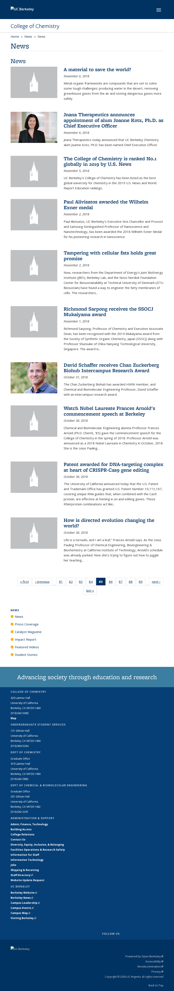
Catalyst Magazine (28, 632)
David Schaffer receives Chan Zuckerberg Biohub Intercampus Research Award (111, 368)
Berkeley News (22, 898)
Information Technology (27, 860)
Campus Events (22, 908)
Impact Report (25, 639)
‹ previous (43, 581)
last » (91, 590)
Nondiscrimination (150, 966)
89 (142, 582)
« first (26, 581)
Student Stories (26, 654)
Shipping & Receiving (25, 870)
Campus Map (20, 913)
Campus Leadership (25, 903)
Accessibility (154, 961)
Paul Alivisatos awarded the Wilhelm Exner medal (106, 204)
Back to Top (156, 985)
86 (112, 582)
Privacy (157, 971)
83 (82, 582)
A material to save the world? (97, 69)
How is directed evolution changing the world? (109, 523)
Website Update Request (27, 880)
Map (13, 718)
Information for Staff (25, 855)
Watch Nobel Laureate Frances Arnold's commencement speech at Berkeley (109, 411)
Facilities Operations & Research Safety (38, 849)
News (28, 37)
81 (62, 582)
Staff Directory (22, 875)
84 (92, 582)
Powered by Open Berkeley (144, 956)
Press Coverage (27, 624)
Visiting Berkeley (23, 918)
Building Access (21, 829)
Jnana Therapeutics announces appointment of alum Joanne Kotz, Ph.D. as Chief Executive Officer (113, 120)
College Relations (22, 834)
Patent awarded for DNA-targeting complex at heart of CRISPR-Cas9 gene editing (113, 467)
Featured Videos (27, 647)
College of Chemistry (35, 26)
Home (15, 37)
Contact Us (18, 839)
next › (157, 581)
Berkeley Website (24, 892)
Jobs (13, 865)
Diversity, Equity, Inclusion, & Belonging (37, 844)
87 (122, 582)
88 (132, 582)
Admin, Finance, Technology (29, 824)
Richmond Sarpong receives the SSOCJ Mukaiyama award (108, 311)
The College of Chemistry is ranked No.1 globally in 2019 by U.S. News (110, 161)
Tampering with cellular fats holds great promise (110, 255)
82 (72, 582)
